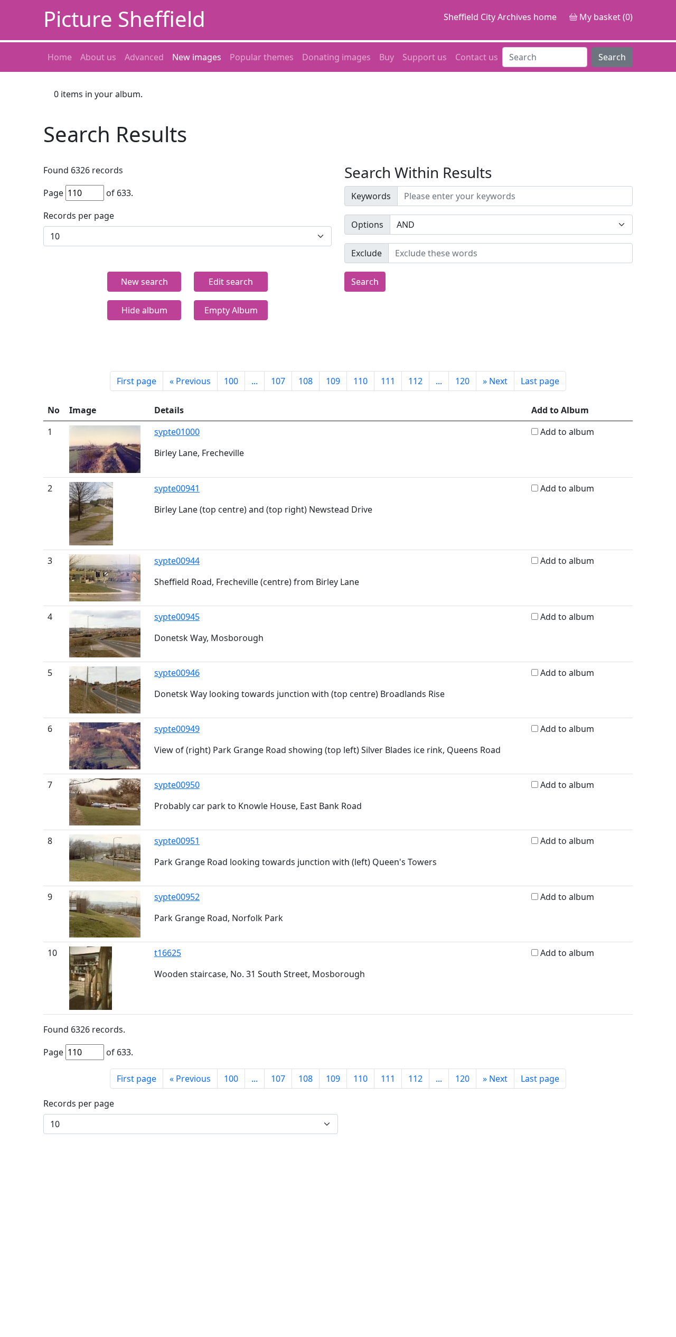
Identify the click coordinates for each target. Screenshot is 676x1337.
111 (388, 381)
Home (60, 57)
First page (136, 381)
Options (367, 224)
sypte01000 (177, 432)
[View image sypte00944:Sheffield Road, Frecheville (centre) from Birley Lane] (104, 577)
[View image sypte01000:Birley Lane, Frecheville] (104, 448)
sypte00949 (177, 729)
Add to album (567, 432)
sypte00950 (177, 785)
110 (360, 381)
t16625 (167, 953)
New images (196, 57)
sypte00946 (177, 673)
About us (98, 57)
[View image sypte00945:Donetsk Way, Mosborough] (104, 633)
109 (333, 381)
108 (305, 381)
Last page (540, 381)
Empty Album (231, 310)
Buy (386, 57)
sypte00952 (177, 897)
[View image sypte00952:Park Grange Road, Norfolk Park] (104, 913)
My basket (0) (605, 17)
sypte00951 (177, 841)
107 (278, 381)
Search (612, 57)
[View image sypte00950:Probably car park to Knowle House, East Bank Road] (104, 801)
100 (231, 381)
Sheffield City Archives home (500, 17)
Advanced (144, 57)
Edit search (231, 281)
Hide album (144, 310)
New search (144, 281)
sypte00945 (177, 617)
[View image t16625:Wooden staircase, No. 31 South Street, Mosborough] (90, 977)
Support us (424, 57)
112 (415, 381)
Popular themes (262, 57)
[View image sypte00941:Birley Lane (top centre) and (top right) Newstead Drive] (91, 512)
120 (462, 381)
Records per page (78, 215)
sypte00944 (177, 561)
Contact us (476, 57)
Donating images (336, 57)
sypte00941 (177, 488)
